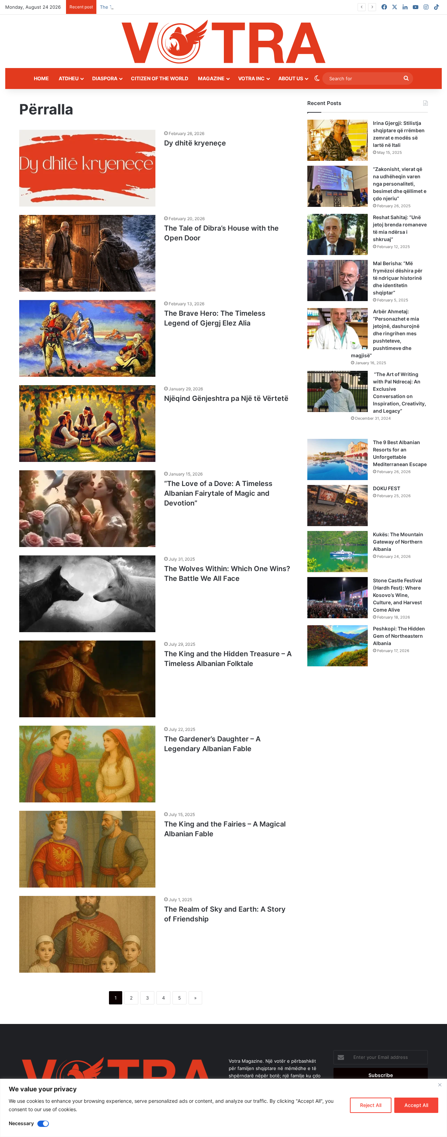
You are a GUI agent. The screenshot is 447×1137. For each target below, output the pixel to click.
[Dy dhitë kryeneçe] (87, 168)
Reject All (370, 1105)
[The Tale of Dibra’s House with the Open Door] (87, 253)
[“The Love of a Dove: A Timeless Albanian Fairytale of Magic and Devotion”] (87, 508)
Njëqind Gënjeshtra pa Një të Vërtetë (227, 398)
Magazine (211, 78)
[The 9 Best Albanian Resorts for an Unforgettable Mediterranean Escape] (337, 459)
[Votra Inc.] (223, 41)
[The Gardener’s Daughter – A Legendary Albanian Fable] (87, 764)
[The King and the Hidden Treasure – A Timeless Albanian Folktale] (87, 679)
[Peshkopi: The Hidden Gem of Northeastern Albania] (337, 645)
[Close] (439, 1084)
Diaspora (104, 78)
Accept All (416, 1105)
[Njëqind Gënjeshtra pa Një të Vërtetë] (87, 423)
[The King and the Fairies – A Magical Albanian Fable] (87, 849)
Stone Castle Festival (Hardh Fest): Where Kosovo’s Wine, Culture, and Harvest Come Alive (397, 595)
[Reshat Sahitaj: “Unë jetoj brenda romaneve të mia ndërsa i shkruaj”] (337, 234)
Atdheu (69, 78)
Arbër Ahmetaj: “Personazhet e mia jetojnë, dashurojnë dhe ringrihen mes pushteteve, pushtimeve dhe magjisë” (385, 333)
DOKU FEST (387, 488)
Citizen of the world (159, 78)
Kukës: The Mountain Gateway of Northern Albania (398, 541)
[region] (223, 1108)
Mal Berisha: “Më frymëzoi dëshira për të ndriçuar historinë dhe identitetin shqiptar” (398, 278)
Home (41, 78)
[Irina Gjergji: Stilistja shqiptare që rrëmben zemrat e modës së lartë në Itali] (337, 140)
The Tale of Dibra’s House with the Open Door (150, 7)
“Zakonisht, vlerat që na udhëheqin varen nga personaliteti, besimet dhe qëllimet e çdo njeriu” (399, 183)
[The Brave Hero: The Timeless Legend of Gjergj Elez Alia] (87, 338)
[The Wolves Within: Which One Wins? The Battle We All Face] (87, 593)
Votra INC (251, 78)
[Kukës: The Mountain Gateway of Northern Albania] (337, 551)
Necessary (21, 1123)
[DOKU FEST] (337, 505)
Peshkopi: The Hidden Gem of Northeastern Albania (399, 636)
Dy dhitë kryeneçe (196, 143)
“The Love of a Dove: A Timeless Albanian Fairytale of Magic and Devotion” (218, 493)
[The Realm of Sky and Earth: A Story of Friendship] (87, 934)
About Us (290, 78)
